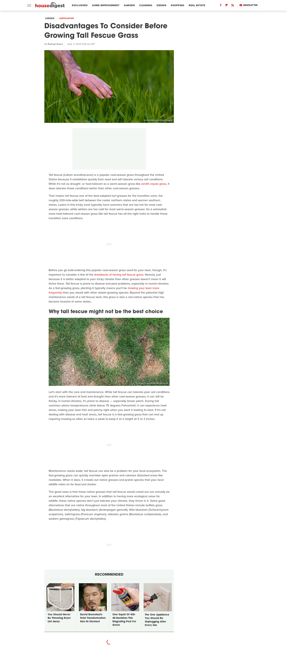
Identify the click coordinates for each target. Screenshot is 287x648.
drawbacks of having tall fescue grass (118, 274)
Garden (129, 5)
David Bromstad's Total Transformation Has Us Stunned (93, 618)
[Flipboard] (226, 6)
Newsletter (250, 5)
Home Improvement (105, 5)
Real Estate (197, 5)
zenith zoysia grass (153, 184)
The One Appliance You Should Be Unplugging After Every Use (157, 620)
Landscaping (66, 18)
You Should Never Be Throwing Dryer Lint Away (59, 618)
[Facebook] (220, 6)
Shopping (177, 5)
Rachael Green (55, 44)
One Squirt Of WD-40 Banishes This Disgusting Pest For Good (124, 619)
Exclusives (80, 5)
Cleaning (145, 5)
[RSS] (232, 6)
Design (161, 5)
